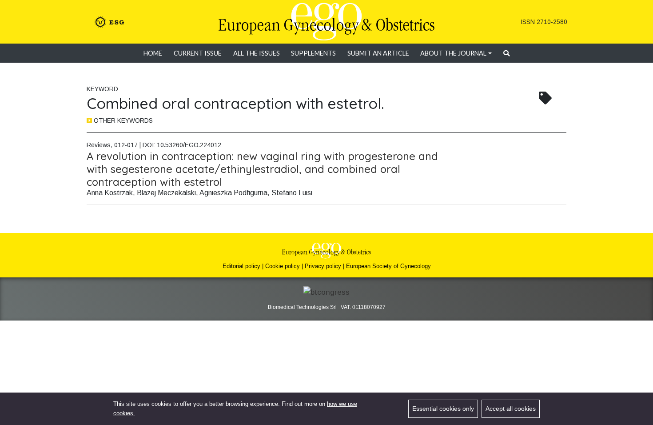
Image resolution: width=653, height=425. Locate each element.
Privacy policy (323, 266)
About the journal (453, 53)
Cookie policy (282, 266)
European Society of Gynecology (388, 266)
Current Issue (198, 53)
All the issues (256, 53)
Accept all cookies (511, 408)
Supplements (313, 53)
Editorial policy (241, 266)
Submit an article (378, 53)
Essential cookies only (443, 408)
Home (152, 53)
